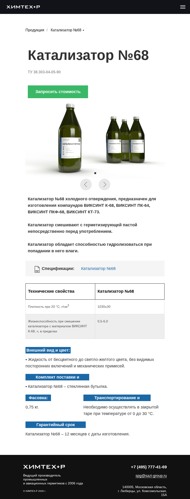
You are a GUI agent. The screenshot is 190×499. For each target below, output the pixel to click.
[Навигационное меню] (182, 7)
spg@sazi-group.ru (151, 476)
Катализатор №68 (66, 30)
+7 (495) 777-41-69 (149, 467)
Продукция (34, 30)
